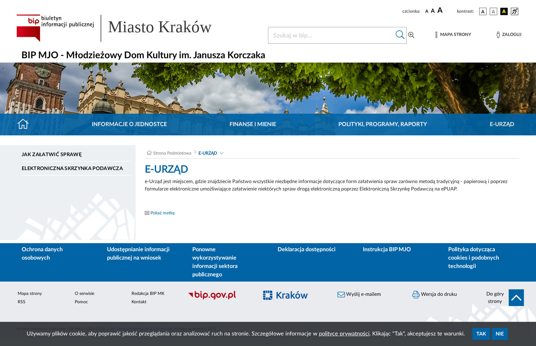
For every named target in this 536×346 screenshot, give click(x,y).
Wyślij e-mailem (363, 294)
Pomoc (81, 302)
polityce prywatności (344, 334)
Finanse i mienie (253, 124)
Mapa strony (30, 293)
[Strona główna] (25, 124)
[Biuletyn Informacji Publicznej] (220, 298)
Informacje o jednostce (129, 124)
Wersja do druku (438, 294)
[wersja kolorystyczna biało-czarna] (493, 11)
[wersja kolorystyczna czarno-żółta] (504, 11)
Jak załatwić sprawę (52, 154)
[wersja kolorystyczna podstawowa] (483, 11)
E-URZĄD (502, 124)
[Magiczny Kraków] (295, 298)
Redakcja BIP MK (148, 293)
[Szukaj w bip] (400, 35)
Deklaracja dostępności (307, 249)
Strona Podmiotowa (172, 153)
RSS (21, 302)
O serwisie (84, 293)
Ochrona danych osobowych (42, 254)
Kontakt (139, 302)
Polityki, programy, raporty (382, 124)
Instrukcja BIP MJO (387, 249)
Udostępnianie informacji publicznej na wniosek (138, 254)
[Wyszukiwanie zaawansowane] (411, 35)
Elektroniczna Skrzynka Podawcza (72, 168)
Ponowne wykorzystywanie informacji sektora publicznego (215, 262)
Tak (481, 333)
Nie (500, 333)
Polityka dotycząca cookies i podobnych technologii (473, 258)
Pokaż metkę (162, 213)
